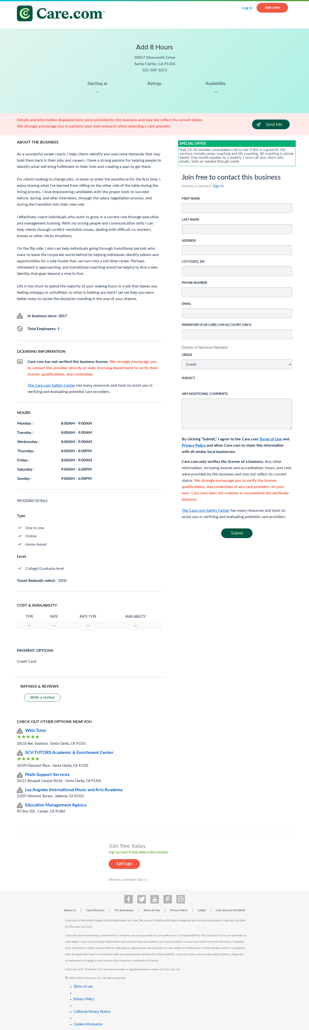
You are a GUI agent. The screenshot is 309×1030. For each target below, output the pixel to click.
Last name (190, 219)
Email (186, 304)
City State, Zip (193, 261)
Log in (247, 8)
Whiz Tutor (35, 731)
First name (191, 198)
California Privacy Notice (92, 1012)
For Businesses (124, 910)
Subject (188, 378)
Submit (237, 533)
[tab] (237, 347)
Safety (202, 910)
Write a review (42, 697)
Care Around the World (230, 910)
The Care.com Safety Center (206, 510)
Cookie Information (88, 1024)
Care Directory (95, 910)
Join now (272, 7)
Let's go (124, 864)
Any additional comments (205, 394)
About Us (70, 910)
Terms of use (83, 986)
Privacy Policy (194, 445)
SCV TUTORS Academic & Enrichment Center (69, 753)
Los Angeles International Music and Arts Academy (74, 790)
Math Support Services (47, 775)
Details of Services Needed (204, 347)
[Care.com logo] (63, 14)
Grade (187, 355)
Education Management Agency (56, 805)
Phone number (194, 283)
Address (189, 240)
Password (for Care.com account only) (216, 325)
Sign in (218, 186)
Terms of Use (270, 439)
